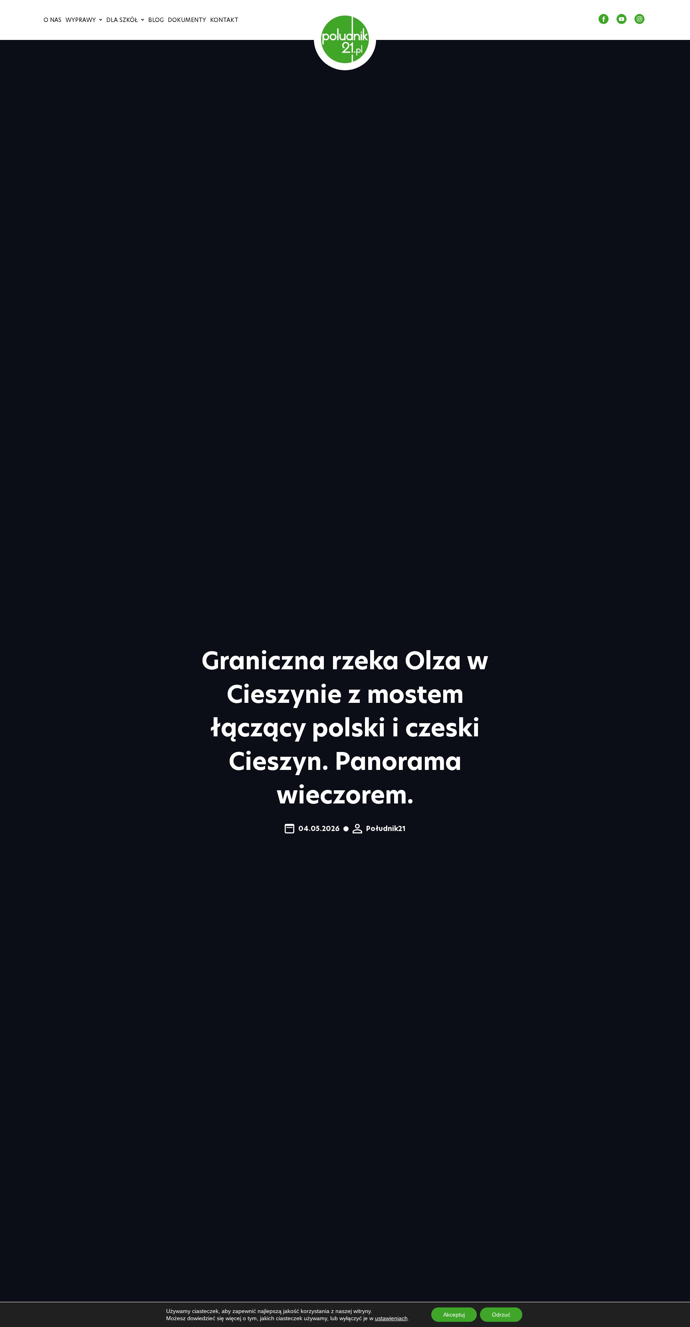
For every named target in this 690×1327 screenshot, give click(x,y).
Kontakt (224, 20)
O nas (52, 20)
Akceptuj (454, 1314)
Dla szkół (122, 20)
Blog (156, 20)
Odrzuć (501, 1314)
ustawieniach (391, 1318)
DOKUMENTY (187, 20)
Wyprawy (80, 20)
